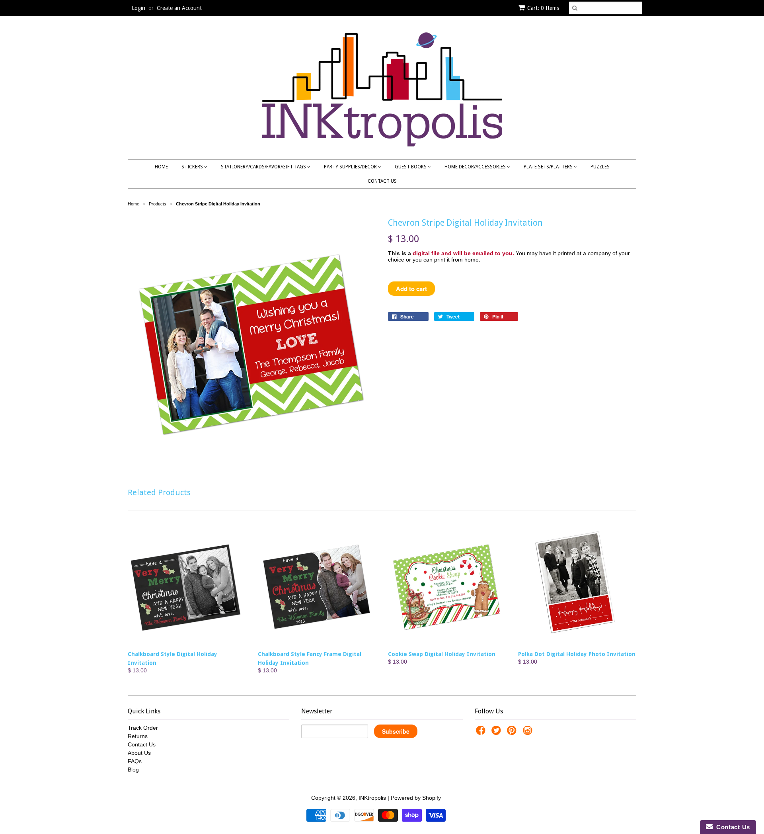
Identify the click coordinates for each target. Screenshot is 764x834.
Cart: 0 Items (543, 8)
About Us (139, 753)
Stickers (192, 167)
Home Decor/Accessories (475, 167)
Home (161, 167)
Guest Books (411, 167)
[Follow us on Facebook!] (482, 733)
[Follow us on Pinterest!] (513, 733)
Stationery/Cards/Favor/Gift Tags (264, 167)
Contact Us (382, 181)
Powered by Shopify (416, 798)
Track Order (143, 728)
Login (138, 8)
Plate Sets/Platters (549, 167)
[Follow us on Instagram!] (529, 733)
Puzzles (600, 167)
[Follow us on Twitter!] (497, 733)
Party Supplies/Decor (351, 167)
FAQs (135, 761)
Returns (138, 736)
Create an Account (179, 8)
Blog (133, 769)
